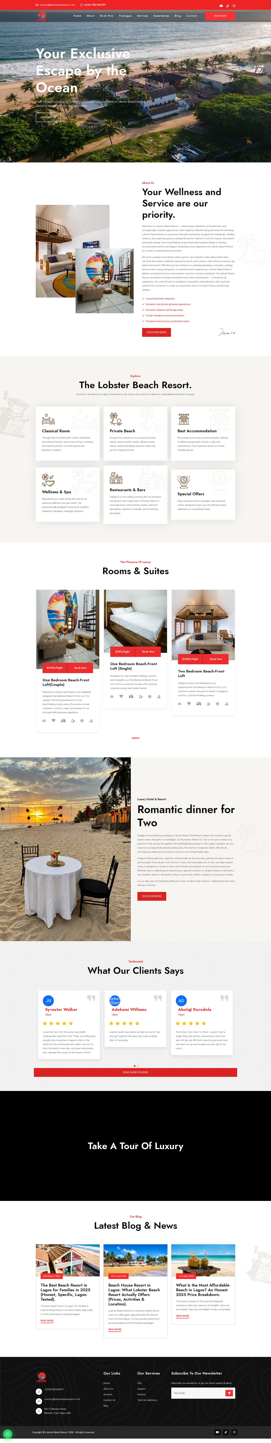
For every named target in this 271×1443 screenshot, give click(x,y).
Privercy (141, 1394)
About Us (108, 1388)
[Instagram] (234, 6)
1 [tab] (135, 1066)
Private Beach (122, 431)
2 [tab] (138, 1066)
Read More (47, 1320)
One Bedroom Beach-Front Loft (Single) (133, 666)
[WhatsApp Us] (7, 1434)
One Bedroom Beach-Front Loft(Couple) (66, 682)
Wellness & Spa (56, 492)
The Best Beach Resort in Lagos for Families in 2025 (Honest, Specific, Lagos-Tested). (65, 1292)
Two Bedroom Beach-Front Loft (201, 673)
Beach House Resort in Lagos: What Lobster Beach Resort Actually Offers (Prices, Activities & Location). (134, 1294)
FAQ (139, 1383)
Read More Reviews (135, 1072)
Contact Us (48, 117)
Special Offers (191, 494)
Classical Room (56, 431)
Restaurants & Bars (127, 490)
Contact (191, 16)
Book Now (107, 16)
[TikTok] (227, 6)
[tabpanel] (68, 661)
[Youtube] (221, 6)
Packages (125, 16)
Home (77, 16)
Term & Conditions (147, 1400)
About (90, 16)
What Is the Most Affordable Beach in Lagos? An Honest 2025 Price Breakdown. (202, 1290)
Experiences (162, 16)
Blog (178, 16)
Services (142, 16)
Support (141, 1388)
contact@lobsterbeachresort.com (62, 1399)
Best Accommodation (197, 431)
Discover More (156, 332)
